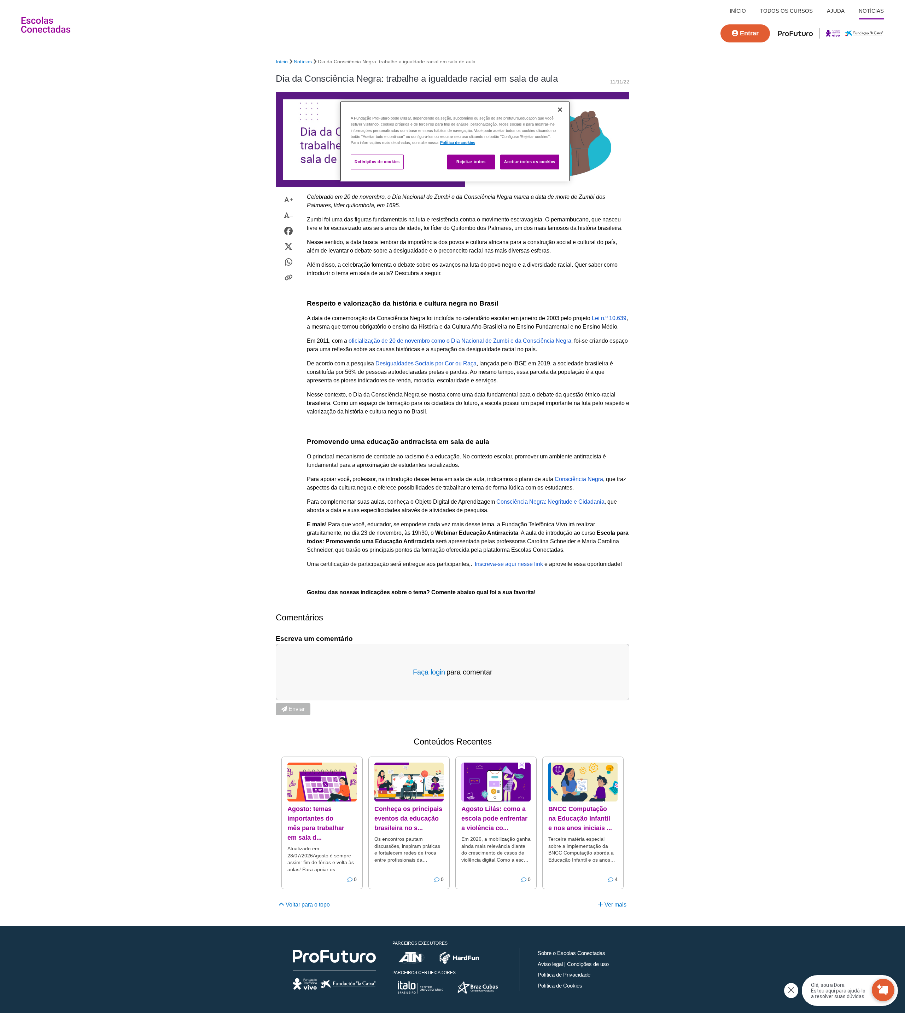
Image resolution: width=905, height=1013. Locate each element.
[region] (455, 141)
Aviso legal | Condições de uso (573, 964)
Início (738, 11)
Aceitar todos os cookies (529, 162)
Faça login (429, 672)
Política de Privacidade (564, 975)
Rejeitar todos (470, 162)
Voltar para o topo (307, 905)
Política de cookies (457, 142)
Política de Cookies (560, 986)
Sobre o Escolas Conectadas (571, 953)
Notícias (871, 11)
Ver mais (614, 905)
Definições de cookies (377, 162)
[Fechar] (560, 109)
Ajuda (836, 11)
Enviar (296, 709)
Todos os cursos (786, 11)
